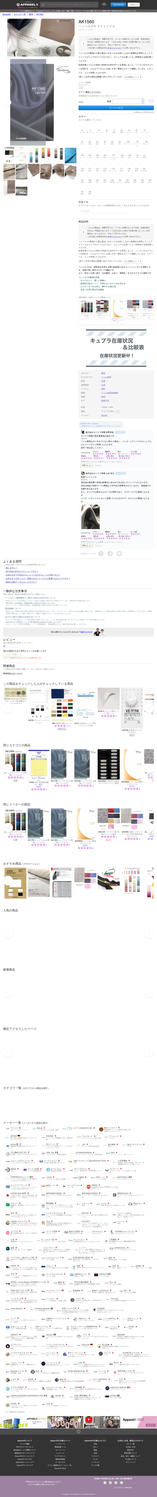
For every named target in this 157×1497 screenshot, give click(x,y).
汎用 (103, 385)
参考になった (86, 465)
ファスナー (95, 1456)
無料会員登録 (60, 1459)
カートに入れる (116, 108)
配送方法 (130, 1450)
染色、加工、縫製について (130, 1456)
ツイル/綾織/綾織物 (109, 392)
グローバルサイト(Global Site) (123, 1487)
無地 (103, 396)
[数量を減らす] (141, 77)
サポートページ (114, 47)
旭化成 (88, 82)
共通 (103, 381)
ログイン (133, 5)
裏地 (31, 14)
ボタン (95, 1447)
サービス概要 (25, 1444)
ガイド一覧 (131, 1444)
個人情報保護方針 (126, 1478)
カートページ (60, 1450)
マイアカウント (60, 1456)
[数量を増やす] (141, 76)
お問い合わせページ (50, 1481)
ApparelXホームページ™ (25, 1462)
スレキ (95, 1459)
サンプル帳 (95, 1465)
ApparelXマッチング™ (25, 1465)
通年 (103, 388)
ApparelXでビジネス (24, 1459)
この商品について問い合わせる (143, 112)
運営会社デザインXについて (25, 1453)
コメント (98, 465)
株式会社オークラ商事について (25, 1450)
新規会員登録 (118, 5)
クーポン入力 (60, 1462)
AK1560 (39, 14)
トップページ (60, 1444)
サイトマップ (130, 1462)
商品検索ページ (60, 1447)
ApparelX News (60, 1468)
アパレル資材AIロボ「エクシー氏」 (60, 1465)
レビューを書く (12, 654)
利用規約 (97, 1478)
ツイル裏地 (106, 377)
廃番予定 (105, 400)
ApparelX (6, 14)
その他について (130, 1459)
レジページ (60, 1453)
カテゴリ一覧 (20, 14)
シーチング (95, 1462)
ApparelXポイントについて (25, 1456)
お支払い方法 (130, 1447)
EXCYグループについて (24, 1447)
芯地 (95, 1453)
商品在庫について (130, 1453)
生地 (95, 1444)
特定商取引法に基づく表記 (110, 1478)
